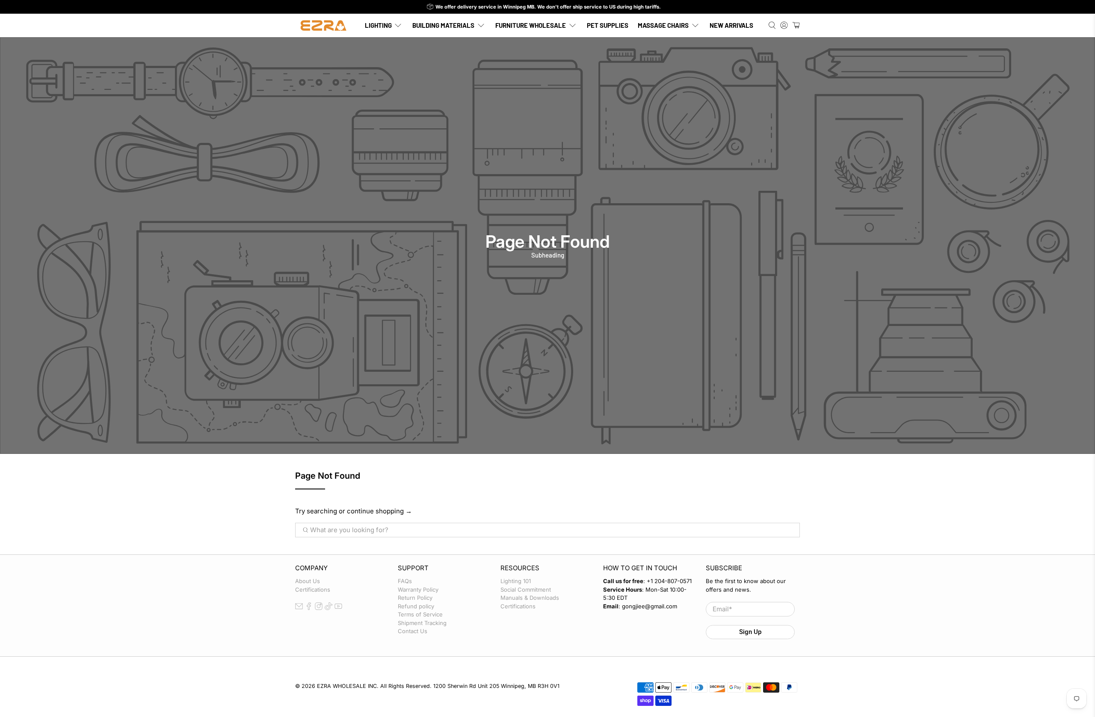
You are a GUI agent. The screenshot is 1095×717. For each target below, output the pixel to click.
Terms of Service (420, 614)
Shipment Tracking (422, 622)
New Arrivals (731, 25)
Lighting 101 (515, 581)
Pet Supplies (607, 25)
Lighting (378, 25)
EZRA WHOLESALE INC (347, 686)
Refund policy (416, 606)
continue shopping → (379, 511)
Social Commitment (525, 589)
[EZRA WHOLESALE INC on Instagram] (319, 607)
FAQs (405, 581)
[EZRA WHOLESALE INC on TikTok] (328, 607)
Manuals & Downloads (529, 597)
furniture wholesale (530, 25)
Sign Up (750, 632)
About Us (307, 581)
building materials (443, 25)
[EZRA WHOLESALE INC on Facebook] (309, 607)
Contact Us (412, 631)
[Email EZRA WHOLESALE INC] (299, 607)
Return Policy (415, 597)
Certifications (312, 589)
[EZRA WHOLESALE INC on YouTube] (338, 607)
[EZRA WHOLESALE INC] (323, 25)
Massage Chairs (663, 25)
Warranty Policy (418, 589)
